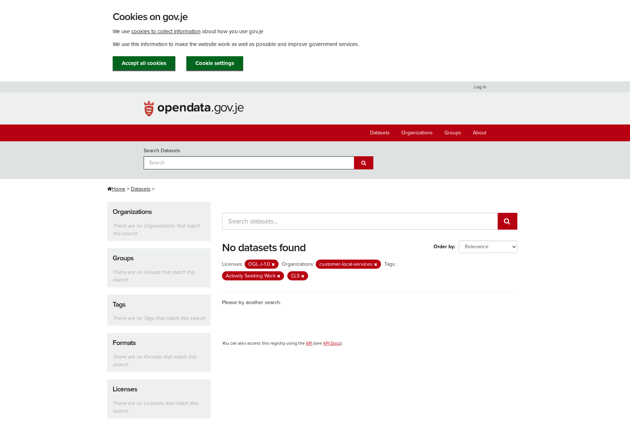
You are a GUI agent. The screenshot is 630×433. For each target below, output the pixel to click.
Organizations (417, 133)
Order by (443, 247)
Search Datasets (162, 150)
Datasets (380, 133)
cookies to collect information (166, 31)
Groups (452, 133)
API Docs (332, 343)
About (479, 133)
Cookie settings (214, 63)
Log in (480, 86)
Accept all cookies (144, 63)
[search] (507, 221)
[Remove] (273, 264)
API (309, 343)
